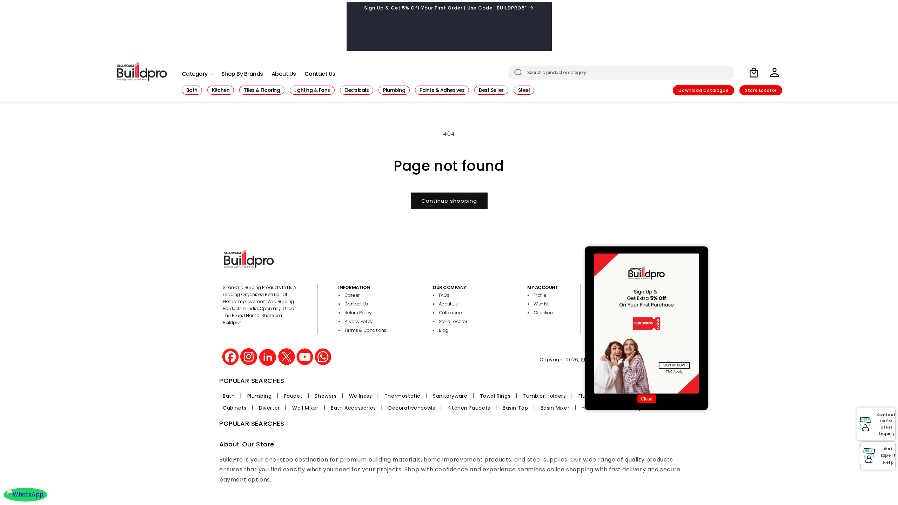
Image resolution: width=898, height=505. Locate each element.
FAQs (444, 295)
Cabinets (235, 407)
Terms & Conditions (365, 330)
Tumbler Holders (544, 395)
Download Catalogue (703, 90)
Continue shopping (449, 200)
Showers (325, 395)
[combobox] (620, 73)
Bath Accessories (353, 407)
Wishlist (541, 304)
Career (352, 295)
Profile (540, 295)
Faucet (293, 395)
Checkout (544, 312)
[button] (197, 72)
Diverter (269, 407)
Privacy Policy (358, 321)
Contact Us (356, 304)
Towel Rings (495, 395)
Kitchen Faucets (469, 407)
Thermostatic (402, 395)
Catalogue (450, 312)
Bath (229, 395)
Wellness (360, 395)
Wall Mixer (305, 407)
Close (646, 398)
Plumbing (259, 395)
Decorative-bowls (411, 407)
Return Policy (357, 312)
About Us (448, 304)
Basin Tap (515, 407)
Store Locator (761, 90)
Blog (443, 330)
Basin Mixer (555, 407)
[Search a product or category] (518, 72)
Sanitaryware (450, 395)
